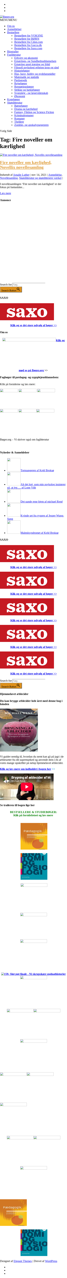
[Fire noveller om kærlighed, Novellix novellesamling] (31, 154)
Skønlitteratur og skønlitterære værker (40, 177)
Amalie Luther (21, 174)
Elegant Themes (23, 1261)
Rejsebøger (20, 83)
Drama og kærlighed (26, 108)
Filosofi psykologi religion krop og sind (36, 67)
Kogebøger (13, 99)
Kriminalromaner (24, 115)
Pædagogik (20, 80)
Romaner (19, 118)
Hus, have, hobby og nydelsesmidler (34, 73)
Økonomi (19, 96)
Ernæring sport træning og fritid (32, 64)
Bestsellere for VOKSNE (28, 35)
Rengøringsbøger (24, 86)
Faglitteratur (14, 54)
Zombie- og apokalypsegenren (31, 124)
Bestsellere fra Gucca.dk (28, 45)
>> (55, 325)
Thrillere (19, 121)
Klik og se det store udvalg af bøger (31, 325)
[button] (8, 19)
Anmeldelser (14, 29)
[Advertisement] (33, 245)
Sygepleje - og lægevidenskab (31, 93)
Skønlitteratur (14, 102)
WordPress (51, 1261)
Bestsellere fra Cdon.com (28, 41)
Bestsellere (13, 32)
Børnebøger (21, 105)
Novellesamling (9, 177)
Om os (11, 25)
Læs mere (5, 193)
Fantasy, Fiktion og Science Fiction (34, 112)
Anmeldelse (55, 174)
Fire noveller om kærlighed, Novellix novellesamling (25, 165)
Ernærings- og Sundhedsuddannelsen (35, 61)
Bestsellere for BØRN (26, 38)
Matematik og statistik (26, 77)
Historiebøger (22, 70)
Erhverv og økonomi (26, 57)
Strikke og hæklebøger (27, 89)
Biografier (13, 51)
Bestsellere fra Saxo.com (28, 48)
